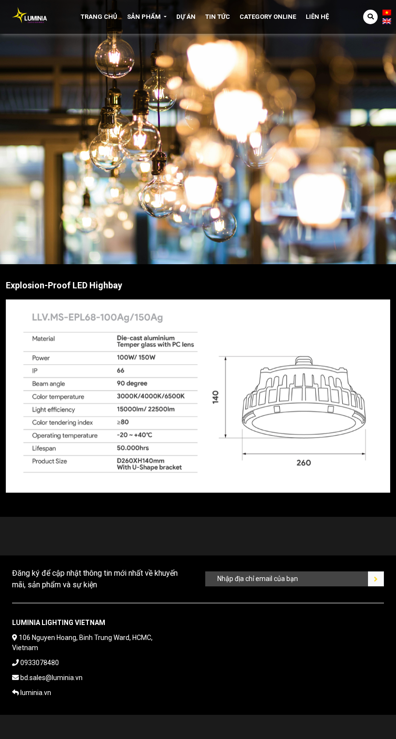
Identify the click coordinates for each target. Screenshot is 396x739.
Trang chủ (99, 16)
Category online (268, 16)
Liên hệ (317, 16)
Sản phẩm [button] (144, 16)
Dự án (186, 16)
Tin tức (217, 16)
